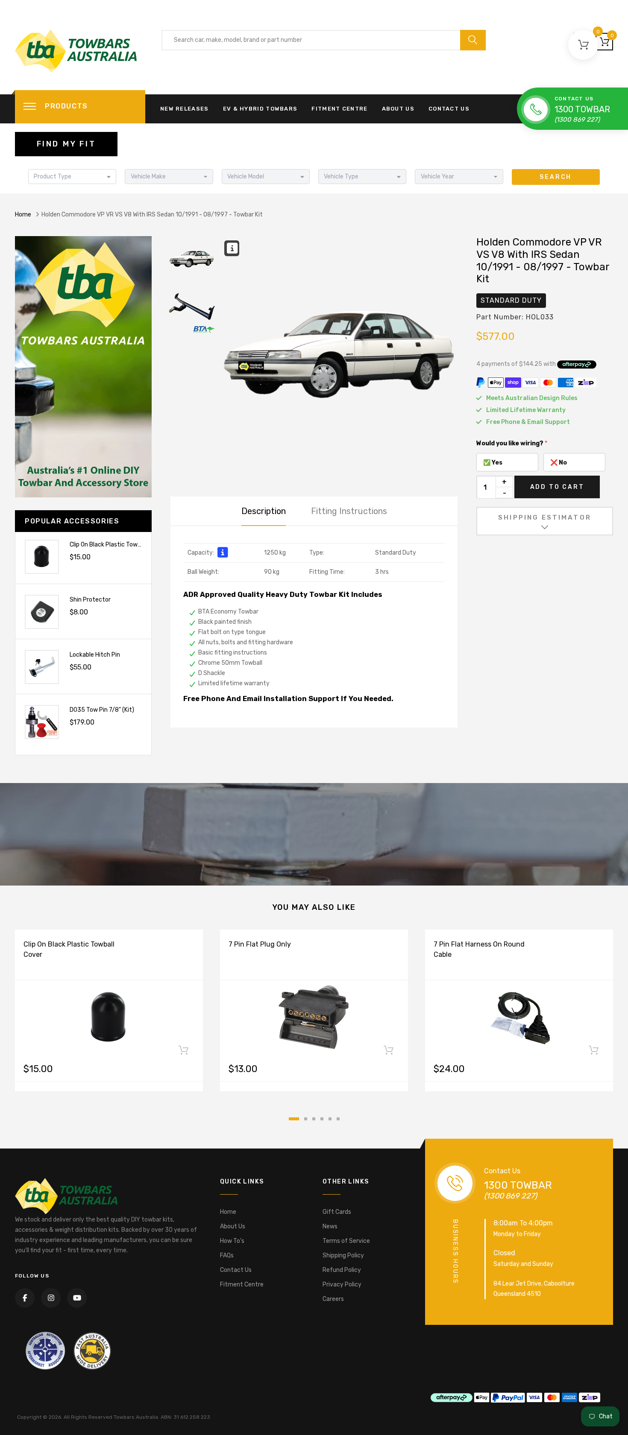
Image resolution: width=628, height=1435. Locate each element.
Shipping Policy (343, 1255)
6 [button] (338, 1118)
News (330, 1226)
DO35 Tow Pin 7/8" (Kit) (102, 709)
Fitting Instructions (349, 511)
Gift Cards (337, 1212)
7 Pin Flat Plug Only (260, 944)
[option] (339, 355)
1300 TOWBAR (582, 109)
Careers (333, 1299)
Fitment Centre (339, 108)
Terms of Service (346, 1241)
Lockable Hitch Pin (95, 654)
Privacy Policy (342, 1284)
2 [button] (305, 1118)
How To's (232, 1241)
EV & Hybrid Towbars (260, 108)
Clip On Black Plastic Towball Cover (117, 544)
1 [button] (294, 1118)
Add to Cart (557, 487)
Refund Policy (342, 1270)
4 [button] (321, 1118)
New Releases (184, 108)
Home (23, 214)
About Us (398, 108)
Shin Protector (90, 599)
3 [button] (313, 1118)
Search (556, 177)
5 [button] (330, 1118)
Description (263, 511)
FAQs (227, 1255)
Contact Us (449, 108)
